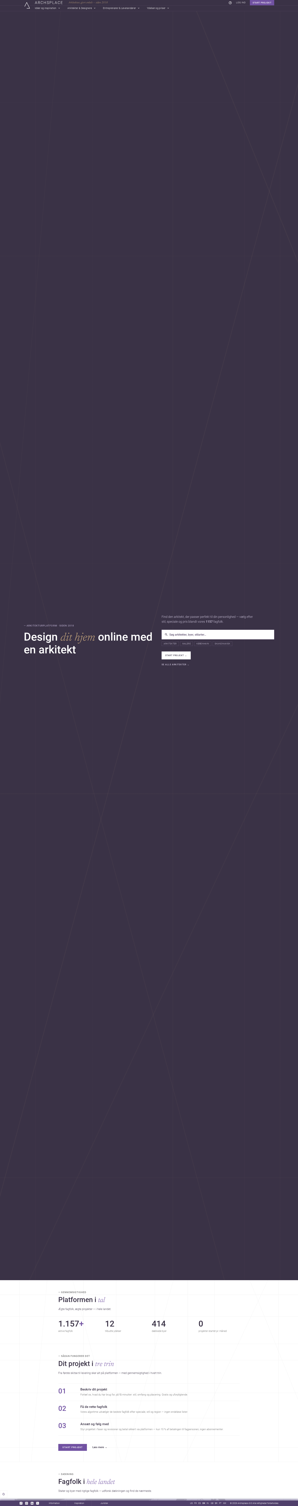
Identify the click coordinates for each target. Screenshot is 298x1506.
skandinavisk (222, 643)
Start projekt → (176, 655)
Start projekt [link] (72, 1447)
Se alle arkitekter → (176, 665)
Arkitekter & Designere (79, 8)
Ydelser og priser (156, 8)
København (202, 643)
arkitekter (170, 643)
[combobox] (220, 634)
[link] (230, 2)
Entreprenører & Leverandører (119, 8)
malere (186, 643)
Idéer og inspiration (45, 8)
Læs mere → (99, 1447)
